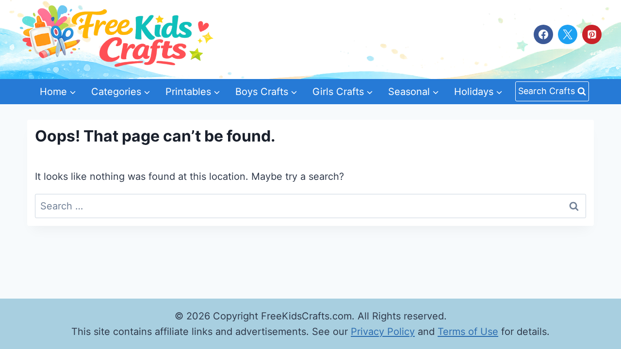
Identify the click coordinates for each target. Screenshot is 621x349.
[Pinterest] (592, 34)
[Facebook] (543, 34)
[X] (567, 34)
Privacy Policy (383, 331)
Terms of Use (468, 331)
